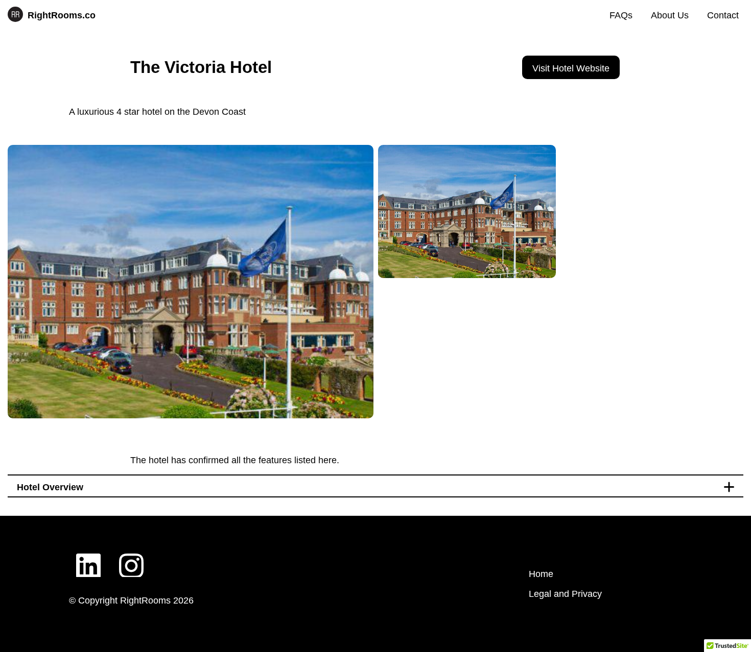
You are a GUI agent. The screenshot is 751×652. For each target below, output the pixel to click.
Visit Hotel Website (570, 68)
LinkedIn (88, 558)
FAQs (620, 15)
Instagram (131, 558)
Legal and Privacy (565, 594)
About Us (670, 15)
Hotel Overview (50, 487)
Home (541, 574)
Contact (723, 15)
